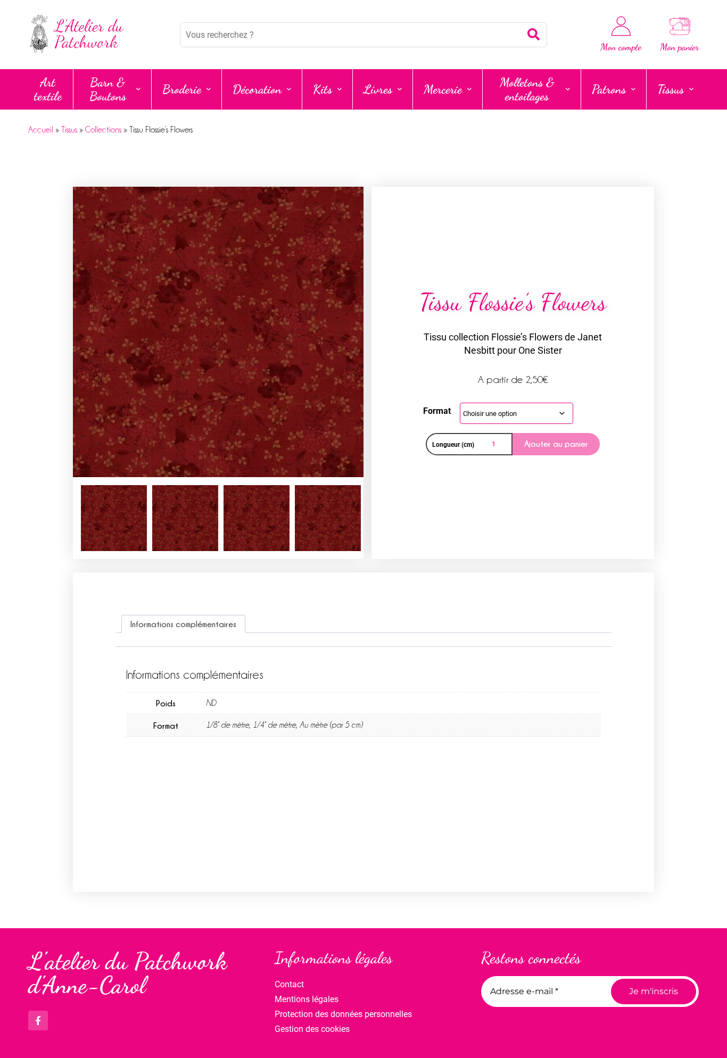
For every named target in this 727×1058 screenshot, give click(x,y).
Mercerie (443, 89)
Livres (377, 89)
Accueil (40, 130)
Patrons (609, 89)
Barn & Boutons (107, 89)
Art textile (48, 89)
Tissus (670, 89)
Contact (289, 984)
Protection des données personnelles (343, 1014)
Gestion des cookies (312, 1029)
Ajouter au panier (556, 443)
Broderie (181, 89)
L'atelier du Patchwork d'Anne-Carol (127, 973)
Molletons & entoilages (527, 89)
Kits (322, 89)
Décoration (257, 89)
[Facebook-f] (38, 1020)
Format (437, 411)
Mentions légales (306, 999)
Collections (103, 130)
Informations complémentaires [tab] (183, 624)
